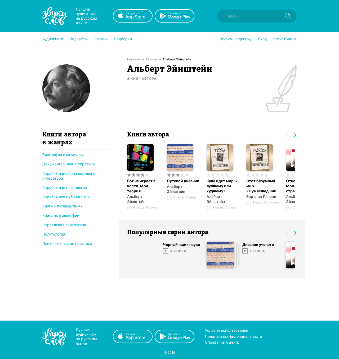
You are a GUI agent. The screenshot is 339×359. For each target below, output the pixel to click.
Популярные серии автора (167, 232)
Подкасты (78, 39)
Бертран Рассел (261, 196)
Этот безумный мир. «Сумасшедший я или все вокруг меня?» (262, 186)
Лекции (101, 39)
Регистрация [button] (285, 39)
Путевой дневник (183, 181)
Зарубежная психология (64, 187)
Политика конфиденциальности (233, 336)
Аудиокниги (52, 39)
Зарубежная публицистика (67, 196)
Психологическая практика (67, 243)
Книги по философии (60, 215)
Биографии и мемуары (63, 154)
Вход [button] (262, 39)
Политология (53, 234)
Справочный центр (222, 342)
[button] (52, 39)
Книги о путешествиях (62, 206)
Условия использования (226, 330)
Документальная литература (68, 164)
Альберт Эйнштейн (136, 199)
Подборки (123, 39)
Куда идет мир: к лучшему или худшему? (222, 186)
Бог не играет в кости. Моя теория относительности (143, 186)
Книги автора (148, 135)
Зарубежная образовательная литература (69, 175)
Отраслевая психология (64, 225)
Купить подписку (236, 39)
